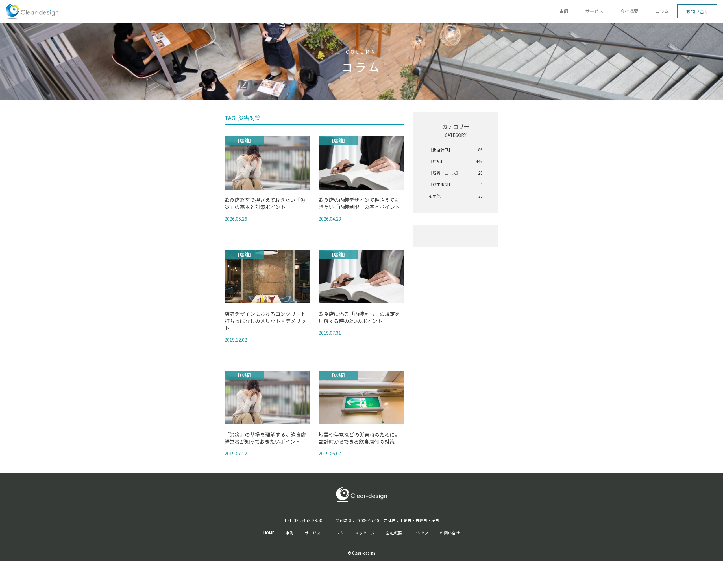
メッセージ (365, 533)
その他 (456, 196)
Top (707, 545)
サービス (594, 11)
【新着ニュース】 (456, 173)
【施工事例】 (456, 184)
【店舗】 (456, 161)
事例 (563, 11)
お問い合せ (697, 11)
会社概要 (629, 11)
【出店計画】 (456, 150)
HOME (268, 533)
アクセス (421, 533)
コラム (662, 11)
